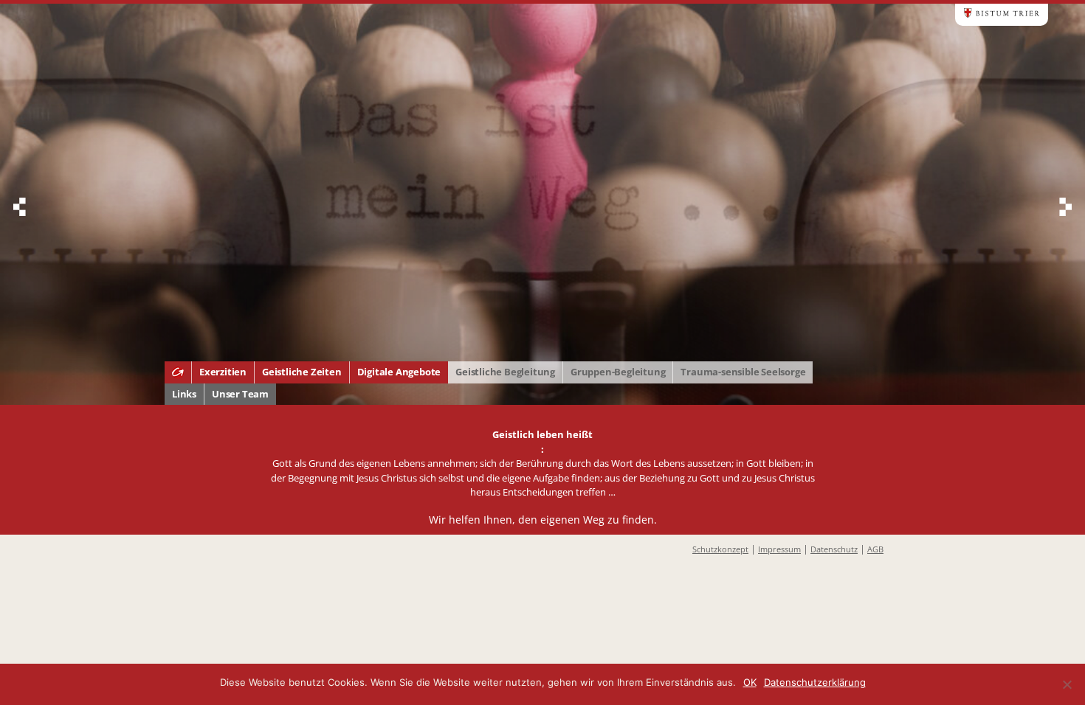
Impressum (779, 549)
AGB (875, 549)
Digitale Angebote (399, 372)
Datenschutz (834, 549)
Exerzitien (223, 372)
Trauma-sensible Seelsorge (743, 372)
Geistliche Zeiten (302, 372)
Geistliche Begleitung (505, 372)
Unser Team (240, 394)
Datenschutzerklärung (815, 682)
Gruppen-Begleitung (618, 372)
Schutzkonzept (720, 549)
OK (750, 682)
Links (184, 394)
